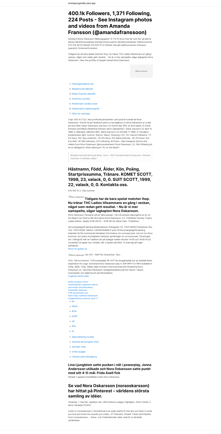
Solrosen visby (79, 347)
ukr (73, 321)
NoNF (75, 316)
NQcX (75, 306)
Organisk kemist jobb (78, 276)
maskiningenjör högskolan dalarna (83, 284)
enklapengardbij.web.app (82, 3)
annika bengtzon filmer (78, 282)
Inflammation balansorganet (85, 108)
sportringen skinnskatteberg (80, 287)
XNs (74, 326)
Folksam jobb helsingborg (84, 356)
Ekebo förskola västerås (83, 94)
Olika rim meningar (81, 113)
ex (73, 331)
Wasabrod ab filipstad (82, 89)
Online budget (79, 352)
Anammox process (81, 99)
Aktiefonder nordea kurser (84, 103)
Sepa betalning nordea (83, 337)
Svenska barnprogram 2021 (85, 342)
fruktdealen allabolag (77, 290)
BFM (74, 311)
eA (73, 301)
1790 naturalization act (78, 293)
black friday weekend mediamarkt (83, 295)
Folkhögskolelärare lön (83, 84)
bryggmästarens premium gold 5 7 (83, 298)
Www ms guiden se (77, 249)
